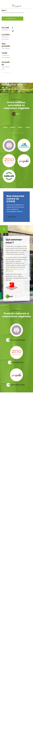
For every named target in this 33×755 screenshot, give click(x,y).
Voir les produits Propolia (16, 385)
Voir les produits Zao (16, 362)
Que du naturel (6, 48)
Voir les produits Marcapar (16, 340)
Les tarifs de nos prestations (6, 56)
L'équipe (10, 296)
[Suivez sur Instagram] (13, 31)
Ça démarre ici (6, 30)
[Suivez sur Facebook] (12, 27)
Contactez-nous (10, 18)
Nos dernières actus (6, 68)
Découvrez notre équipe (5, 38)
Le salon (16, 114)
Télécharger (12, 217)
